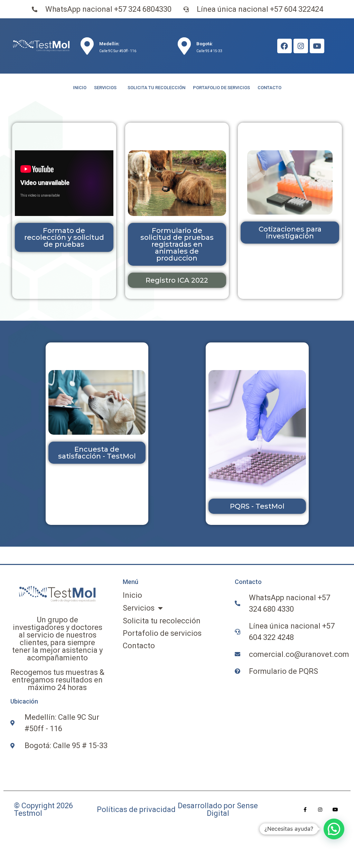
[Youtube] (317, 46)
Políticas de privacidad (136, 809)
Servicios (105, 87)
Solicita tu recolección (156, 87)
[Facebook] (284, 46)
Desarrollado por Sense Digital (218, 809)
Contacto (269, 87)
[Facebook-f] (305, 809)
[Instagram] (301, 46)
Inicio (79, 87)
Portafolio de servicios (221, 87)
